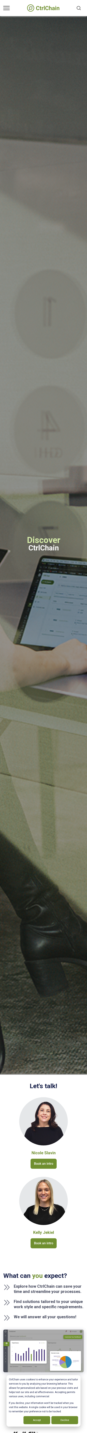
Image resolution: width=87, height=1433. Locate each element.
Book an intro (43, 1164)
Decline (64, 1420)
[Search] (79, 8)
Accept (37, 1420)
